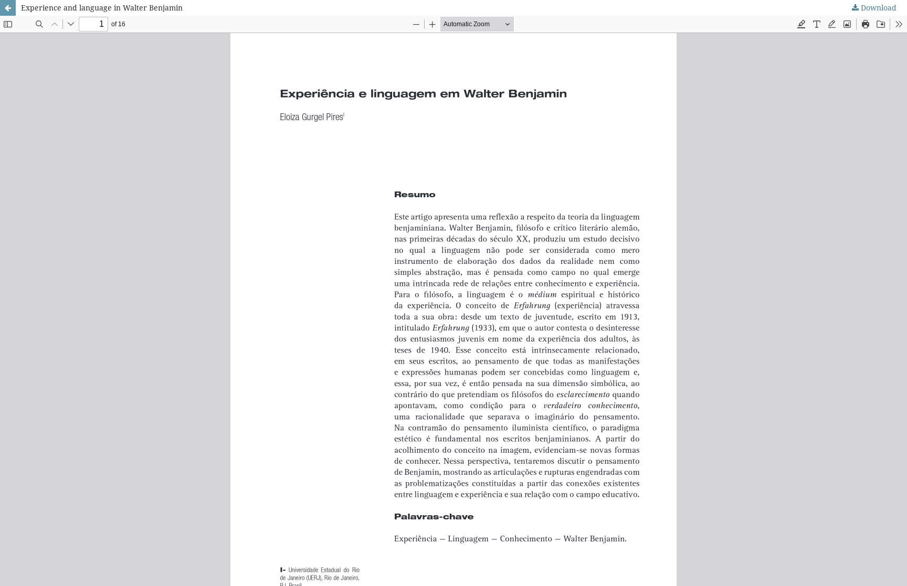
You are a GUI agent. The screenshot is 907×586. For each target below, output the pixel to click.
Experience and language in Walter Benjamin (102, 8)
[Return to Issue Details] (8, 8)
